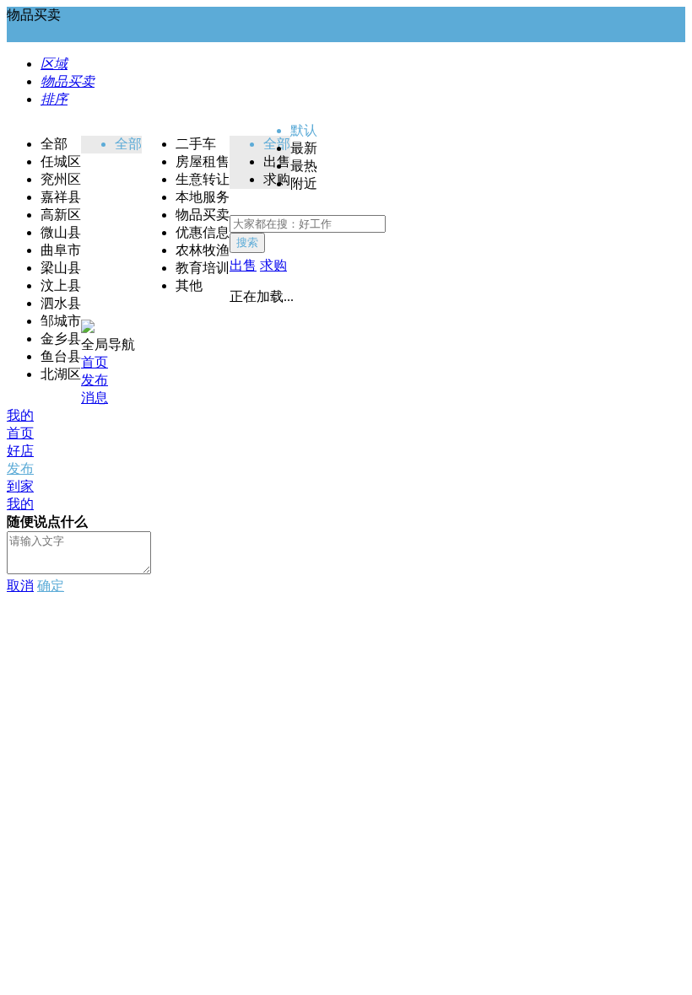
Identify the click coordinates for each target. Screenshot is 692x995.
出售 (243, 265)
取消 (20, 585)
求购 (273, 265)
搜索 (247, 242)
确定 (50, 585)
